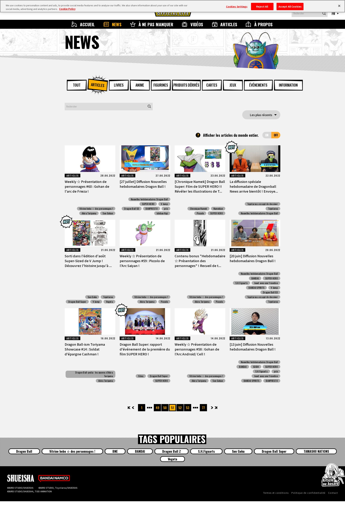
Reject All (262, 6)
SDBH (256, 366)
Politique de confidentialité (308, 492)
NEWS (117, 24)
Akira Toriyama (89, 213)
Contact (333, 492)
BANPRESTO (152, 208)
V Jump (164, 204)
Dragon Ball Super (77, 301)
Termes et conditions (276, 492)
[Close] (339, 6)
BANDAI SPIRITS (256, 287)
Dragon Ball (24, 451)
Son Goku (92, 297)
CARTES (211, 85)
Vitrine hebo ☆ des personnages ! (96, 208)
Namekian (218, 208)
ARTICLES (228, 24)
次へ (212, 408)
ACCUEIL (87, 24)
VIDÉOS (196, 24)
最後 (215, 408)
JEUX (232, 85)
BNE (115, 451)
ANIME (139, 85)
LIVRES (119, 85)
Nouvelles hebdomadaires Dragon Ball (149, 199)
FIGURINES (160, 85)
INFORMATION (288, 85)
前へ (133, 408)
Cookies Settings (236, 6)
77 (203, 407)
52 (180, 407)
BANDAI (255, 278)
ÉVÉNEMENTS (258, 85)
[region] (172, 6)
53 (187, 407)
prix (166, 208)
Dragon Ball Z (171, 451)
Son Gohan (108, 213)
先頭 (129, 408)
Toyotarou (273, 208)
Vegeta (109, 301)
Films (140, 376)
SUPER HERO (148, 204)
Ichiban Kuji (162, 213)
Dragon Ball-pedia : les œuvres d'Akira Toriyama (94, 374)
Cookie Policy (67, 9)
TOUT (76, 85)
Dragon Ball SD (131, 208)
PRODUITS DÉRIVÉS (186, 85)
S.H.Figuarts (241, 283)
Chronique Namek (198, 208)
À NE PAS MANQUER (156, 24)
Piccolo (200, 213)
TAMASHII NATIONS (316, 451)
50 (165, 407)
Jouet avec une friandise (266, 283)
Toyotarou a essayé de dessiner (262, 204)
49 (157, 407)
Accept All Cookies (290, 6)
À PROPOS (263, 24)
